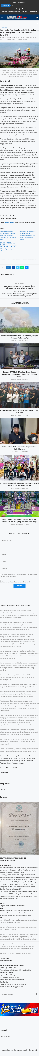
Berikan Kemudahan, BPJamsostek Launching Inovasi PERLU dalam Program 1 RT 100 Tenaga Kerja (8, 235)
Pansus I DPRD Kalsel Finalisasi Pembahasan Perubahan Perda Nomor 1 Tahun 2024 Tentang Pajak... (19, 374)
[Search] (33, 17)
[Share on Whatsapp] (22, 267)
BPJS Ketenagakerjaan (29, 259)
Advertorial (4, 259)
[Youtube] (22, 9)
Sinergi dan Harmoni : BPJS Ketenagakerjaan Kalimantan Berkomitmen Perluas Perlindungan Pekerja (28, 235)
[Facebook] (16, 9)
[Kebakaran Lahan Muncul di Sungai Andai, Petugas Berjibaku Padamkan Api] (19, 320)
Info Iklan (24, 11)
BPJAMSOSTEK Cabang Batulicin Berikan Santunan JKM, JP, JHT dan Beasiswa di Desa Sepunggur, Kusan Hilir (8, 247)
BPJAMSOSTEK (16, 259)
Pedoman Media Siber (14, 11)
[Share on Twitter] (18, 267)
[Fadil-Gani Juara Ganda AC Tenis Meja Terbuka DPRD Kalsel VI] (19, 395)
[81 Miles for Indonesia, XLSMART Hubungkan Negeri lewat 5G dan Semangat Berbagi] (19, 467)
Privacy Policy (33, 11)
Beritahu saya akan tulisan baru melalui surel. (15, 582)
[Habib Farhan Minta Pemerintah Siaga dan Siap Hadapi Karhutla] (19, 431)
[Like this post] (8, 267)
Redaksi (4, 11)
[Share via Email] (26, 267)
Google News (9, 222)
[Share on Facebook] (13, 267)
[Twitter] (19, 9)
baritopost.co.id (11, 37)
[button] (13, 5)
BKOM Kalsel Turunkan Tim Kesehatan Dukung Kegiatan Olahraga (18, 5)
